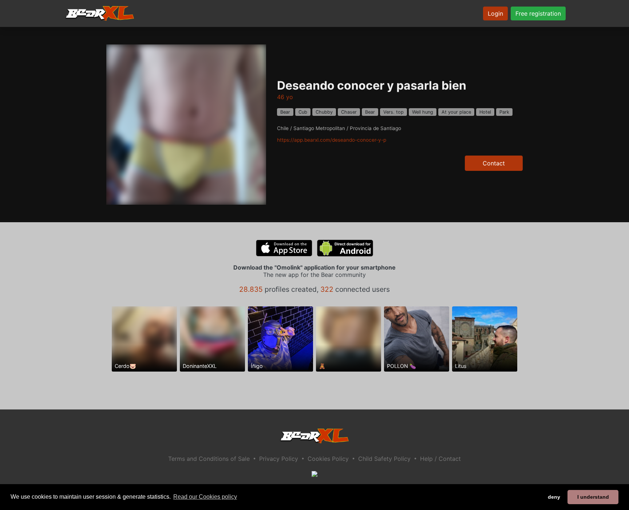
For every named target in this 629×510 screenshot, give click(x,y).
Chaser (349, 112)
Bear (285, 112)
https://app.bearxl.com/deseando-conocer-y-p (331, 140)
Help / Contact (440, 458)
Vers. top (393, 112)
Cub (302, 112)
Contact (494, 163)
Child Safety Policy (384, 458)
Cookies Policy (328, 458)
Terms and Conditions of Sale (209, 458)
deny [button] (554, 497)
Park (504, 112)
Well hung (422, 112)
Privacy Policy (278, 458)
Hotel (485, 112)
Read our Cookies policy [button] (205, 497)
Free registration (538, 13)
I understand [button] (593, 497)
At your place (456, 112)
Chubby (324, 112)
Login (495, 13)
